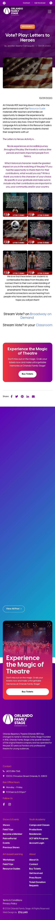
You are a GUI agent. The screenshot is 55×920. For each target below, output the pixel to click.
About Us (33, 860)
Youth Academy (37, 819)
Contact (26, 3)
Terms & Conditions (12, 900)
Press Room (35, 878)
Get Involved (39, 3)
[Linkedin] (27, 396)
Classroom (44, 325)
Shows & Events (11, 819)
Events (6, 843)
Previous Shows (11, 847)
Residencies (35, 834)
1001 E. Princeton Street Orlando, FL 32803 (26, 776)
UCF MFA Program (38, 838)
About (32, 854)
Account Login (36, 843)
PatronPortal (9, 838)
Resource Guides (11, 869)
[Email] (33, 396)
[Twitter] (16, 396)
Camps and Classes (39, 825)
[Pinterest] (22, 396)
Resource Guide (37, 108)
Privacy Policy (10, 904)
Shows (6, 825)
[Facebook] (11, 396)
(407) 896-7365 (13, 771)
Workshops (9, 860)
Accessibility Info (5, 3)
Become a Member (12, 834)
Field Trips (8, 829)
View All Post (12, 609)
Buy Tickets (27, 374)
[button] (27, 374)
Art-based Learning (13, 854)
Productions (35, 829)
